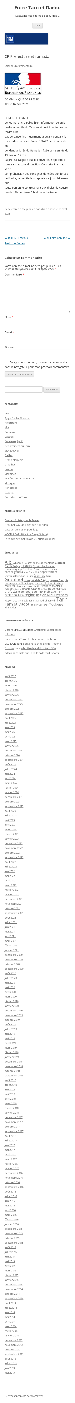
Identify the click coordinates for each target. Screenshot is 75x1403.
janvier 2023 (12, 838)
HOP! (27, 580)
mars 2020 (11, 996)
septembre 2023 (14, 806)
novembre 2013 (14, 1345)
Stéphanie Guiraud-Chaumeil (39, 600)
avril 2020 (10, 992)
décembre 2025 (13, 699)
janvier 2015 (12, 1280)
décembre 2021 (13, 899)
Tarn (62, 599)
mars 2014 (11, 1326)
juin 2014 (10, 1312)
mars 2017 (11, 1159)
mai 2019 (10, 1038)
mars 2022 (11, 885)
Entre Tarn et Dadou (37, 8)
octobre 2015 (12, 1238)
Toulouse (56, 604)
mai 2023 (10, 820)
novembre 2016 (14, 1177)
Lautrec (9, 469)
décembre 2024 (13, 750)
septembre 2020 (14, 968)
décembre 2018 (13, 1061)
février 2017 (11, 1163)
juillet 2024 (11, 769)
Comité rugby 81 (14, 441)
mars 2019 (11, 1047)
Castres (9, 436)
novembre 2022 (14, 848)
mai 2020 (10, 987)
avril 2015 (10, 1266)
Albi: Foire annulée (57, 238)
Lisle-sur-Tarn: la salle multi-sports (39, 653)
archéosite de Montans (41, 563)
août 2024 (10, 764)
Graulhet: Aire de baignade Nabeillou (26, 525)
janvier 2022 (12, 894)
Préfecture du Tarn (16, 497)
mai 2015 (10, 1261)
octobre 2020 (12, 964)
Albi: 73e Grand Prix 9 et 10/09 (38, 648)
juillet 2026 (11, 681)
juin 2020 (10, 982)
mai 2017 (10, 1149)
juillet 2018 (11, 1084)
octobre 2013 (12, 1349)
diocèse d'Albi (31, 572)
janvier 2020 (12, 1006)
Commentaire (14, 274)
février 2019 (11, 1052)
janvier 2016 (12, 1224)
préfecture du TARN (32, 591)
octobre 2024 (12, 755)
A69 (7, 413)
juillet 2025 (11, 722)
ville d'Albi (10, 607)
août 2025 (10, 718)
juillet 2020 (11, 978)
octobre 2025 (12, 708)
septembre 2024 (14, 759)
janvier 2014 (12, 1335)
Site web (10, 347)
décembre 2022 (13, 843)
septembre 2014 (14, 1298)
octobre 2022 (12, 852)
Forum (29, 576)
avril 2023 (10, 824)
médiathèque (12, 589)
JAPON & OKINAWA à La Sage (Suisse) (26, 534)
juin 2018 (10, 1089)
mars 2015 (11, 1270)
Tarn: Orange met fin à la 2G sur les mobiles (30, 539)
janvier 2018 (12, 1112)
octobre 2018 (12, 1071)
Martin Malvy (56, 583)
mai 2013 (10, 1372)
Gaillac (8, 455)
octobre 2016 (12, 1182)
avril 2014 (10, 1321)
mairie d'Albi (42, 583)
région (29, 594)
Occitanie (24, 588)
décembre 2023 (13, 797)
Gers (48, 575)
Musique (10, 483)
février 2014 (11, 1331)
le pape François (59, 580)
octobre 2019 (12, 1019)
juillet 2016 (11, 1196)
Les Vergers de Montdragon (19, 583)
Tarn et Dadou (17, 604)
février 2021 (11, 945)
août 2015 (10, 1247)
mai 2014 (10, 1317)
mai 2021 (10, 931)
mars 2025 (11, 741)
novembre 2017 (14, 1122)
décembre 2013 (13, 1340)
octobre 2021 (12, 908)
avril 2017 (10, 1154)
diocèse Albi (12, 450)
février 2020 (11, 1001)
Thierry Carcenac (39, 604)
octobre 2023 (12, 801)
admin (8, 653)
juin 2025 (10, 727)
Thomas (9, 648)
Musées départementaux (19, 478)
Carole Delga (12, 566)
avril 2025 (10, 736)
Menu (38, 25)
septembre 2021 (14, 913)
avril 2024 (10, 778)
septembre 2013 (14, 1354)
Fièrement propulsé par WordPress (24, 1396)
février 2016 (11, 1219)
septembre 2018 (14, 1075)
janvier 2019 (12, 1057)
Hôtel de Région (40, 580)
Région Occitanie (14, 600)
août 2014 (10, 1303)
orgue (44, 588)
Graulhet (10, 464)
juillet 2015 (11, 1252)
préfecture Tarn (53, 591)
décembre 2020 (13, 954)
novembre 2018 (14, 1066)
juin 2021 (10, 927)
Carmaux (10, 432)
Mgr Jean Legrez (25, 586)
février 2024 (11, 787)
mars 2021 (11, 941)
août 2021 (10, 917)
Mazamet (10, 474)
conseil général (14, 572)
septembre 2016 (14, 1187)
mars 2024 (11, 783)
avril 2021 (10, 936)
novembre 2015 (14, 1233)
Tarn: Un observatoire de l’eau (38, 639)
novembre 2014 (14, 1289)
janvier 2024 (12, 792)
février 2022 (11, 889)
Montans (57, 586)
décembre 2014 (13, 1284)
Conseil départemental (45, 569)
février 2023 (11, 834)
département (48, 572)
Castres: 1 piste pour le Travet (22, 520)
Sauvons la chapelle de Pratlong (42, 643)
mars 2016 (11, 1215)
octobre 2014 (12, 1293)
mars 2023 (11, 829)
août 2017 (10, 1136)
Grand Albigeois (14, 460)
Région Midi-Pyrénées (52, 595)
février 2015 (11, 1275)
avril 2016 (10, 1210)
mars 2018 (11, 1103)
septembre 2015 (14, 1242)
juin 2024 (10, 773)
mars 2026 (11, 685)
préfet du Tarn (14, 595)
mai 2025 (10, 732)
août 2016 (10, 1191)
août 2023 (10, 811)
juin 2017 (10, 1145)
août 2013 (10, 1358)
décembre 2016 (13, 1173)
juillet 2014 (11, 1307)
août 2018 (10, 1080)
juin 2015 (10, 1256)
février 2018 (11, 1108)
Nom (9, 317)
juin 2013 (10, 1368)
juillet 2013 (11, 1363)
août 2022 (10, 862)
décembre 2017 (13, 1117)
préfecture (12, 591)
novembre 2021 (14, 903)
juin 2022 (10, 871)
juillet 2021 (11, 922)
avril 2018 (10, 1098)
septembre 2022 (14, 857)
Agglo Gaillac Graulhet (17, 418)
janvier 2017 (12, 1168)
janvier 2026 (12, 694)
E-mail (10, 332)
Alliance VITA (20, 562)
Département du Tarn (17, 446)
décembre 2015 (13, 1228)
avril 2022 (10, 880)
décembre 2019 (13, 1010)
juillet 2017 (11, 1140)
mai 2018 (10, 1094)
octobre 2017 (12, 1126)
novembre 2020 (14, 959)
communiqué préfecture (19, 569)
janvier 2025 (12, 746)
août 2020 (10, 973)
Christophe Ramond (43, 566)
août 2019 (10, 1024)
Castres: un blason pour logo (21, 529)
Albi (7, 427)
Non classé (48, 209)
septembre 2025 (14, 713)
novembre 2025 (14, 704)
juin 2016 (10, 1201)
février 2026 (11, 690)
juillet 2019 (11, 1029)
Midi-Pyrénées (42, 586)
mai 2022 (10, 876)
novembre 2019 (14, 1015)
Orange (9, 492)
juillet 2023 (11, 815)
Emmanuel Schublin (15, 576)
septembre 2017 (14, 1131)
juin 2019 (10, 1033)
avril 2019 (10, 1043)
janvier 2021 (12, 950)
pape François (57, 588)
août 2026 (10, 676)
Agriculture (11, 422)
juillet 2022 (11, 866)
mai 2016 (10, 1205)
